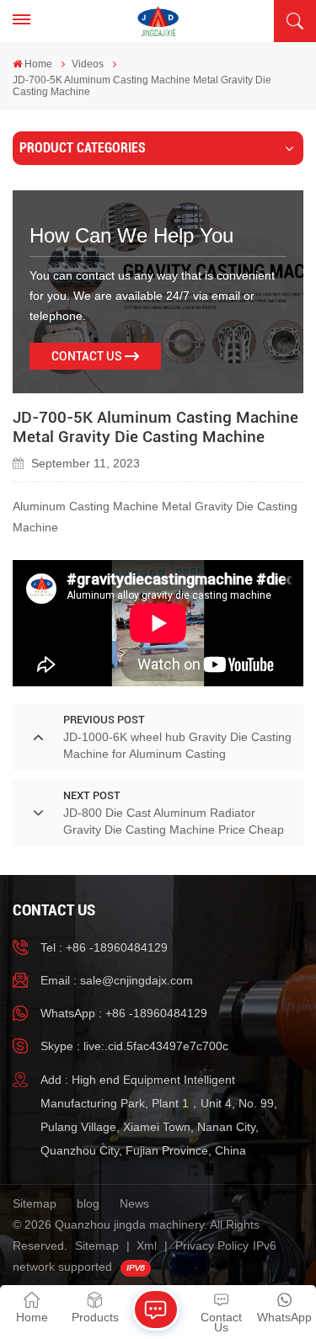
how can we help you (131, 235)
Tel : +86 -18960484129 (104, 947)
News (134, 1203)
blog (88, 1203)
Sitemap (34, 1203)
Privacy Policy (212, 1245)
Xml (147, 1245)
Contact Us (86, 356)
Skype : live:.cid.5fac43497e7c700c (134, 1046)
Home (38, 64)
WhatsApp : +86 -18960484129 (123, 1013)
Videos (88, 64)
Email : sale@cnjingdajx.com (116, 980)
